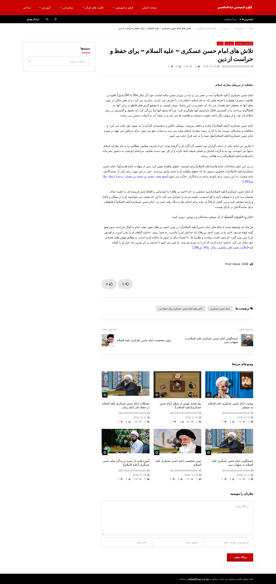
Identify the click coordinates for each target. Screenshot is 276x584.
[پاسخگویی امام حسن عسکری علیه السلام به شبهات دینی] (247, 340)
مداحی (27, 7)
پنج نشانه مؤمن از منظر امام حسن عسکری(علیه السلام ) (180, 405)
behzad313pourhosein (236, 66)
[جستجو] (47, 19)
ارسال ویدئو (33, 19)
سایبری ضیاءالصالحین (198, 579)
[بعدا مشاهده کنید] (55, 19)
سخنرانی (67, 7)
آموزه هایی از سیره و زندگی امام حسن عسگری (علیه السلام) (126, 463)
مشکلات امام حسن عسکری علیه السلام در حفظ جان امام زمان (126, 405)
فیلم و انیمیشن (124, 7)
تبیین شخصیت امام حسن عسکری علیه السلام (144, 340)
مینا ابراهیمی (230, 19)
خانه (251, 28)
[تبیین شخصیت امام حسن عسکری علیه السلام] (108, 340)
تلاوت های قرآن (94, 7)
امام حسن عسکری (206, 28)
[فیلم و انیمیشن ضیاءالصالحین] (235, 8)
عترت (225, 28)
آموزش (46, 7)
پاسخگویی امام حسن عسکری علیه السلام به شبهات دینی (211, 340)
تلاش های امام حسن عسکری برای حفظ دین (180, 308)
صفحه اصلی (149, 7)
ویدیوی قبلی (246, 329)
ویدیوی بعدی (109, 329)
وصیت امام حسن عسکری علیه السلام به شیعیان (230, 405)
